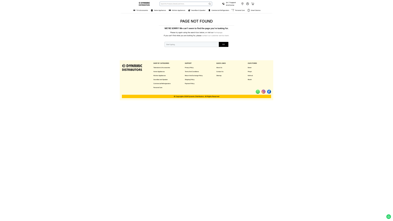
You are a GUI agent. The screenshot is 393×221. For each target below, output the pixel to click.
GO (223, 44)
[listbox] (186, 4)
